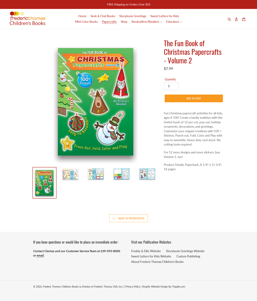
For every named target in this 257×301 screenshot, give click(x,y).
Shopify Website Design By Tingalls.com (163, 286)
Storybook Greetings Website (185, 251)
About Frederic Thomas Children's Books (157, 262)
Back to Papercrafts (131, 218)
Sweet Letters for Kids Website (151, 256)
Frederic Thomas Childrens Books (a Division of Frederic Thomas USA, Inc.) (83, 286)
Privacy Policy (132, 286)
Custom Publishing (188, 256)
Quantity (170, 79)
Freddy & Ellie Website (146, 251)
